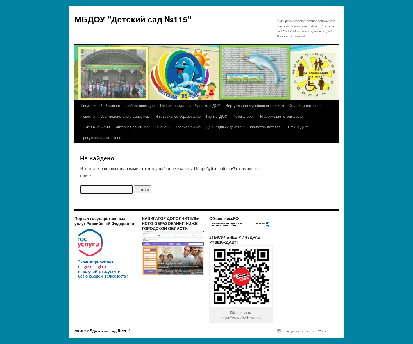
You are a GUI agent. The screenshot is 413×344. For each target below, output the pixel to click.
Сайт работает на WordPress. (304, 331)
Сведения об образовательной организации (118, 105)
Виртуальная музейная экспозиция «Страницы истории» (273, 105)
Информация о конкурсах (281, 116)
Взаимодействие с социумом (125, 116)
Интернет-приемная (132, 126)
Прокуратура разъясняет (102, 137)
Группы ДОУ (216, 116)
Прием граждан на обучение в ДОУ (190, 105)
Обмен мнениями (95, 126)
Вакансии (162, 126)
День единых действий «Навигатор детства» (244, 126)
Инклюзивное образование (178, 116)
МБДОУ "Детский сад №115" (133, 19)
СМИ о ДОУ (298, 126)
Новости (88, 116)
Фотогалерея (244, 116)
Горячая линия (188, 126)
